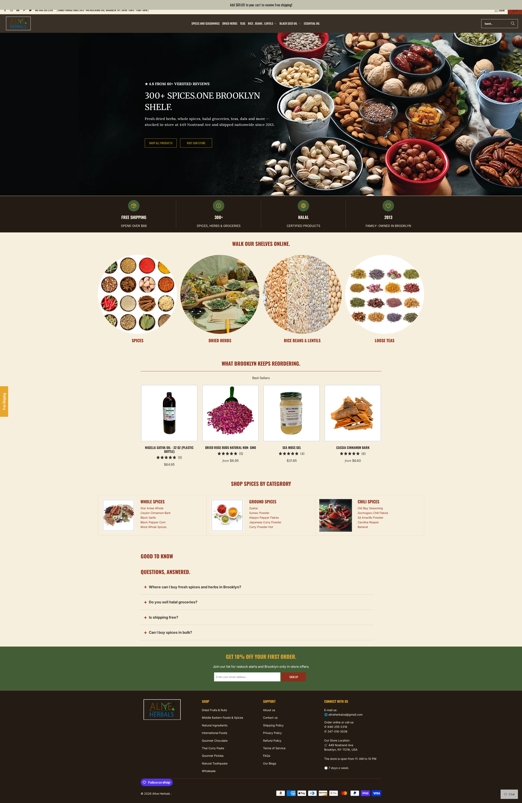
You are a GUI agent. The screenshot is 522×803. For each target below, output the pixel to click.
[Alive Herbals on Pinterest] (24, 10)
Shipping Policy (273, 725)
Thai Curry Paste (213, 748)
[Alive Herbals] (18, 23)
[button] (262, 23)
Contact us (270, 717)
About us (269, 710)
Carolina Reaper (368, 522)
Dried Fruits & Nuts (214, 710)
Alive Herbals (161, 793)
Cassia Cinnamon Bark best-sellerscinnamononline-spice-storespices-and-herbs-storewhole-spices (352, 413)
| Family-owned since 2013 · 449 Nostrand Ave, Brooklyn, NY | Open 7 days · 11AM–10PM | (102, 10)
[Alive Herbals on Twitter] (30, 10)
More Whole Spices (153, 527)
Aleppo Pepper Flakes (264, 517)
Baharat (363, 527)
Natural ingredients (214, 725)
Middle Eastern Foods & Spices (222, 717)
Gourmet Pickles (212, 755)
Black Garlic (148, 517)
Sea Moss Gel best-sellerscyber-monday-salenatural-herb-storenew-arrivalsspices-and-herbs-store (291, 413)
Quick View (169, 422)
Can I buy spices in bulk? (170, 632)
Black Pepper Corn (153, 522)
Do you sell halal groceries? (173, 602)
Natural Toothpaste (215, 763)
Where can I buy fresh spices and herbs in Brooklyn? (195, 587)
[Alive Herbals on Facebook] (5, 10)
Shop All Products (161, 143)
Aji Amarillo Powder (370, 517)
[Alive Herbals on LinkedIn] (17, 10)
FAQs (266, 755)
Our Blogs (269, 763)
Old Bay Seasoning (370, 508)
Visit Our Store (196, 143)
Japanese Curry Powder (265, 522)
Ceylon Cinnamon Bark (155, 513)
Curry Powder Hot (261, 527)
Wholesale (209, 771)
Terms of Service (274, 748)
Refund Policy (272, 740)
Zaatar (253, 508)
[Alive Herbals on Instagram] (11, 10)
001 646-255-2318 (44, 10)
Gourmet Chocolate (215, 740)
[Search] (513, 23)
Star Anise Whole (151, 508)
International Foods (214, 733)
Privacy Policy (272, 733)
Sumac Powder (259, 513)
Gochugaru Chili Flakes (373, 513)
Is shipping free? (163, 617)
